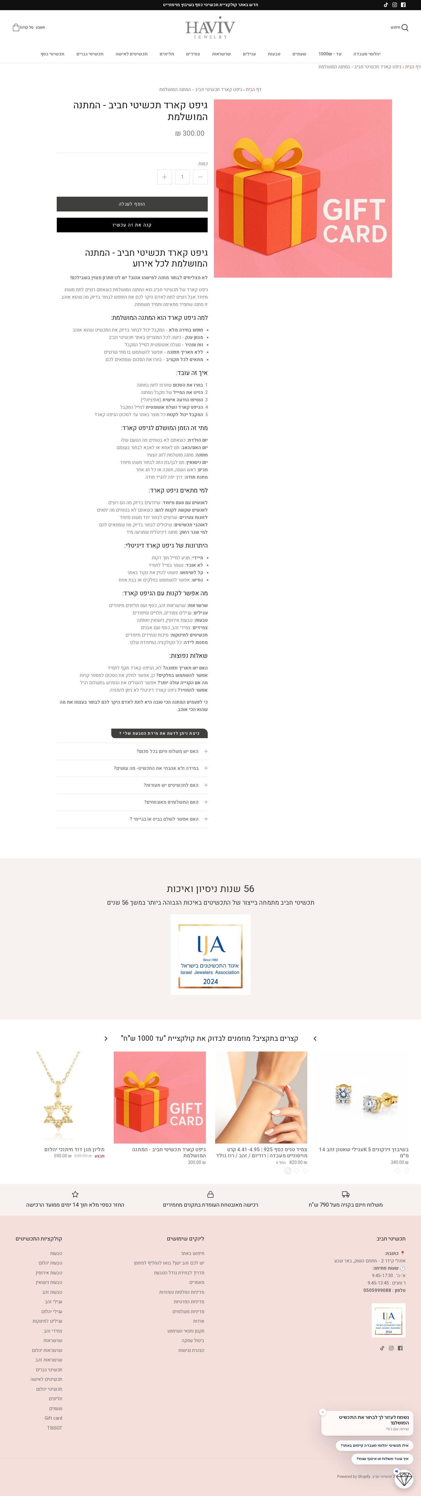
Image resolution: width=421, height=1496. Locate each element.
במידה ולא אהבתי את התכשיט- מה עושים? (156, 768)
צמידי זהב (53, 1331)
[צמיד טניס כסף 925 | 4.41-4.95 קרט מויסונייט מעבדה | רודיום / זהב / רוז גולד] (261, 1098)
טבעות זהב (52, 1292)
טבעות (274, 54)
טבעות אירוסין (49, 1272)
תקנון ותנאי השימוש (185, 1331)
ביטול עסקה (193, 1340)
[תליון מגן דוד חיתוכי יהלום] (58, 1098)
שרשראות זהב (48, 1360)
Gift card (53, 1418)
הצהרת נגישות (191, 1350)
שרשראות (221, 54)
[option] (303, 188)
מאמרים (196, 1282)
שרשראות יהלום (47, 1350)
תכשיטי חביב (382, 1476)
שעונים (299, 54)
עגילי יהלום (51, 1311)
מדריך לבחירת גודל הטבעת (179, 1272)
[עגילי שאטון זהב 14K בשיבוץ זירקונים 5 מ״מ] (363, 1098)
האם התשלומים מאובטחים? (171, 802)
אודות (198, 1321)
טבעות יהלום (50, 1263)
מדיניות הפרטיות (189, 1301)
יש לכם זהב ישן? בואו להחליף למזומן (169, 1263)
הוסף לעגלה (132, 204)
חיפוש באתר (192, 1253)
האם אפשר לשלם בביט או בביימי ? (164, 819)
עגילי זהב (53, 1301)
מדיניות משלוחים (188, 1311)
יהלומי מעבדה (367, 54)
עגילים (249, 54)
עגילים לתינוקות (47, 1321)
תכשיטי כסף (52, 54)
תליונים (167, 54)
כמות (203, 164)
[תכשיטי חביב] (210, 27)
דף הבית (413, 66)
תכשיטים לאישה (132, 54)
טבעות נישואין (49, 1282)
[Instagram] (394, 4)
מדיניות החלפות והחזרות (181, 1292)
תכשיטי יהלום (49, 1389)
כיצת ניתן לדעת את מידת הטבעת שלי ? (159, 733)
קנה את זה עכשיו (132, 225)
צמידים (193, 54)
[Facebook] (403, 4)
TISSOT (54, 1428)
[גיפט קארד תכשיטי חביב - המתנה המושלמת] (160, 1098)
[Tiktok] (386, 4)
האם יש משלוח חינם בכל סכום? (167, 751)
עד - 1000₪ (329, 54)
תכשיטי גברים (90, 54)
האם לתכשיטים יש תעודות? (171, 785)
